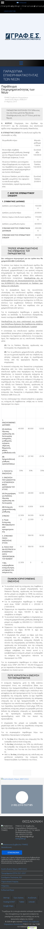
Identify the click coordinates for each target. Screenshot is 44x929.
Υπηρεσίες (5, 886)
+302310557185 (10, 11)
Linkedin (32, 902)
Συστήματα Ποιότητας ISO (11, 877)
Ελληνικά (22, 2)
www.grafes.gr (20, 838)
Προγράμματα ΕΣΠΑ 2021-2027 (13, 873)
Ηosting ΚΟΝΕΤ (9, 902)
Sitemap (6, 897)
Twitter (21, 902)
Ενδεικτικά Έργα (7, 890)
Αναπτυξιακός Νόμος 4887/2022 (14, 869)
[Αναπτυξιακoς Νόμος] (22, 779)
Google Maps (8, 906)
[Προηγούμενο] (22, 772)
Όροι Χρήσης (19, 897)
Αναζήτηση (32, 897)
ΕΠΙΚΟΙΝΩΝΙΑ (22, 804)
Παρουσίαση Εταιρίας (9, 881)
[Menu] (21, 63)
